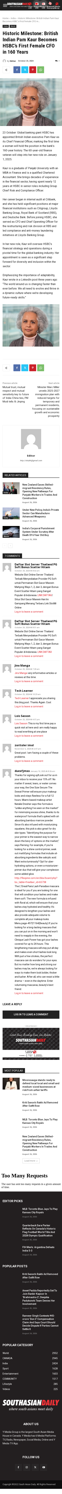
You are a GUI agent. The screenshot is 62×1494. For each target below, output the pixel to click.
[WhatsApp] (40, 69)
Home (6, 18)
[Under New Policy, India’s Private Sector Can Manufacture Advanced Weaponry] (11, 513)
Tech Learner (24, 690)
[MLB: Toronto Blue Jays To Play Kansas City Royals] (11, 1123)
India (13, 18)
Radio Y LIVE (43, 7)
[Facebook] (16, 69)
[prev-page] (5, 545)
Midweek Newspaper (50, 7)
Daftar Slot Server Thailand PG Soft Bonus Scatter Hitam (36, 565)
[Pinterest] (32, 69)
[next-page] (10, 545)
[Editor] (5, 61)
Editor (13, 61)
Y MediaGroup (57, 7)
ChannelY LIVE (36, 7)
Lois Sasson (22, 716)
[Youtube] (43, 1467)
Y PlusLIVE (30, 7)
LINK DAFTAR (45, 595)
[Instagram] (26, 1467)
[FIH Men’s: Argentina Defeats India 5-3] (11, 1251)
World (13, 26)
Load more (29, 1160)
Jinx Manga (22, 665)
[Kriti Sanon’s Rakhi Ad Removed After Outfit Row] (11, 1106)
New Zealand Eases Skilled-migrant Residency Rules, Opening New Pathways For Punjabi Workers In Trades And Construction (39, 491)
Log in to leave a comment (29, 611)
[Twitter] (24, 69)
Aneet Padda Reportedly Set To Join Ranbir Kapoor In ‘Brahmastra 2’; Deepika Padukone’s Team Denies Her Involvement (39, 1297)
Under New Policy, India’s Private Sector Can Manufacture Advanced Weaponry (40, 513)
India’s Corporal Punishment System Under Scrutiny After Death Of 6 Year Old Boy (38, 531)
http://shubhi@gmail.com (31, 460)
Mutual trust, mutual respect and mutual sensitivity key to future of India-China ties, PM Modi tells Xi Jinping (16, 394)
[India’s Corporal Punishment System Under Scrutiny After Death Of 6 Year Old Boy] (11, 532)
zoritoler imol (24, 745)
